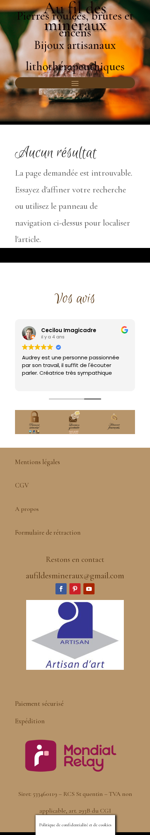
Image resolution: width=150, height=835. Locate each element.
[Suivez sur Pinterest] (75, 588)
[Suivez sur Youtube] (89, 588)
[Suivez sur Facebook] (61, 588)
